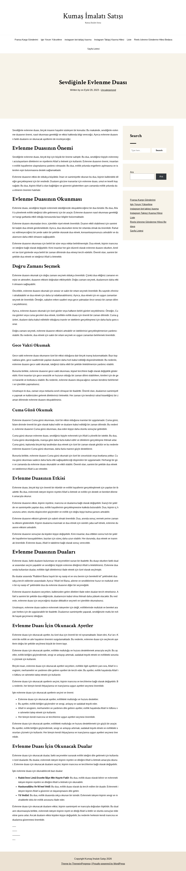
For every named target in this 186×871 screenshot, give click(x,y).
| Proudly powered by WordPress (108, 863)
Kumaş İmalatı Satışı (93, 17)
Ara (132, 172)
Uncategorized (108, 90)
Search (136, 135)
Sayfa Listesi (93, 49)
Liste (129, 39)
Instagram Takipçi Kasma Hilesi (109, 39)
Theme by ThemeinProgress (76, 863)
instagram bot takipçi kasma (78, 39)
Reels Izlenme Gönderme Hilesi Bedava (153, 39)
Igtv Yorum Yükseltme (51, 39)
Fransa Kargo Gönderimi (26, 39)
